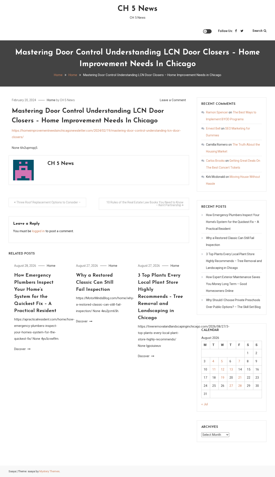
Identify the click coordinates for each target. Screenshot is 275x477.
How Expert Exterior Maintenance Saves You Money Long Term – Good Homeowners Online (233, 284)
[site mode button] (207, 31)
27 (231, 386)
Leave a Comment (173, 100)
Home (51, 100)
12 (222, 369)
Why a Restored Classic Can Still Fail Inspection (94, 282)
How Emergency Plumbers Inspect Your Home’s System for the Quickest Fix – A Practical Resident (233, 221)
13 (231, 369)
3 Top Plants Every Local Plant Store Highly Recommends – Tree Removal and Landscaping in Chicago (160, 296)
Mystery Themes (49, 471)
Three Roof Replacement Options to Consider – (48, 202)
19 (222, 377)
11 (214, 369)
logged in (38, 231)
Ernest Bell (213, 128)
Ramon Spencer (217, 112)
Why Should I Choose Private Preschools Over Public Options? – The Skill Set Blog (233, 303)
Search (257, 30)
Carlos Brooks (215, 160)
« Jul (204, 404)
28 (240, 386)
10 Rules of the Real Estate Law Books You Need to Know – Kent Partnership (144, 204)
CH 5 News (137, 9)
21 (240, 377)
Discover (20, 349)
